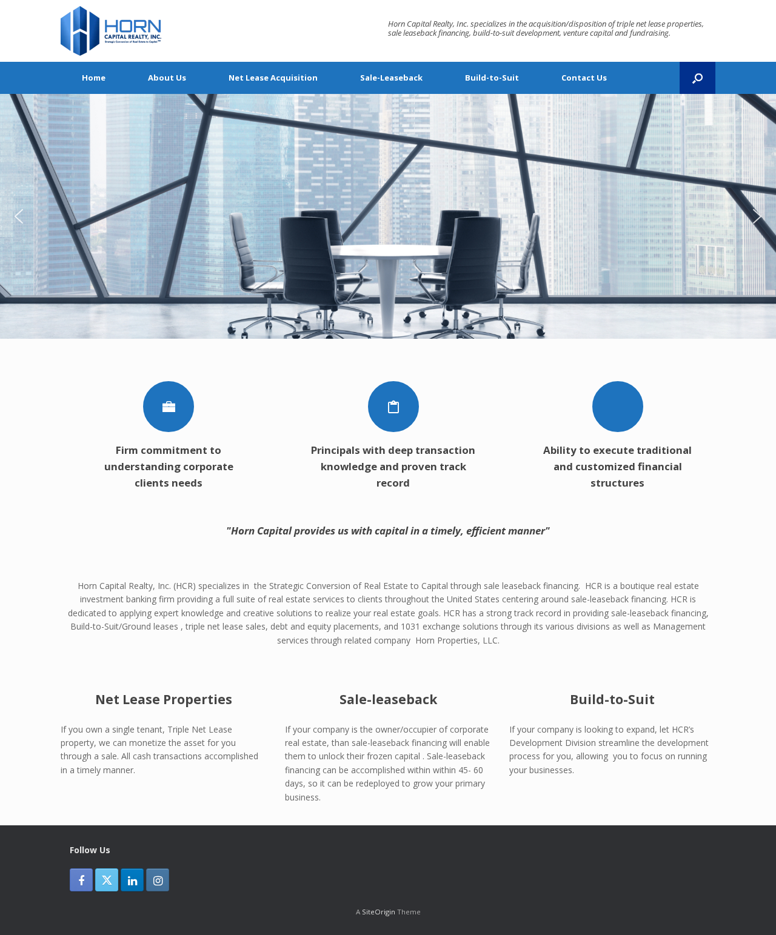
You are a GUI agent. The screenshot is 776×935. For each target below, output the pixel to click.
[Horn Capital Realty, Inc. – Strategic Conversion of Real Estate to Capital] (111, 31)
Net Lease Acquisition (273, 77)
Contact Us (584, 77)
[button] (697, 78)
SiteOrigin (378, 911)
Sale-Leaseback (391, 77)
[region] (388, 216)
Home (93, 77)
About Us (167, 77)
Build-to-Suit (492, 77)
